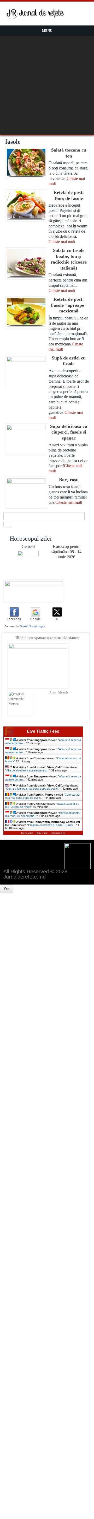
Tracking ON (57, 832)
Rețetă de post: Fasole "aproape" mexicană (69, 305)
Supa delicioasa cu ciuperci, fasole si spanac (68, 432)
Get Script (27, 832)
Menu (47, 30)
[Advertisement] (47, 85)
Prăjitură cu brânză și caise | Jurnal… (52, 825)
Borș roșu (69, 479)
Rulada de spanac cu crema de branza (48, 638)
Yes (6, 889)
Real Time (42, 832)
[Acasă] (35, 18)
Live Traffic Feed (43, 731)
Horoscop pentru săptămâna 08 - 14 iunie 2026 (66, 551)
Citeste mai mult (62, 241)
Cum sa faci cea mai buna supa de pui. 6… (33, 788)
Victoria (63, 692)
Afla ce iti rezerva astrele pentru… (27, 770)
